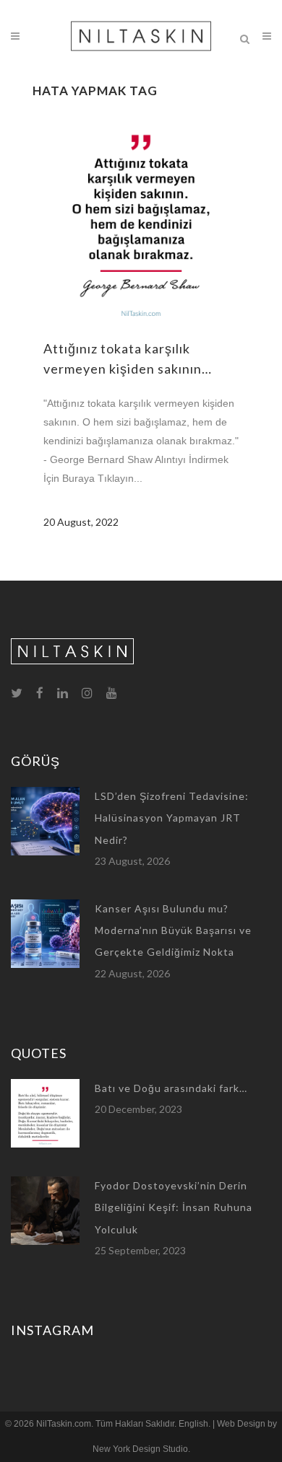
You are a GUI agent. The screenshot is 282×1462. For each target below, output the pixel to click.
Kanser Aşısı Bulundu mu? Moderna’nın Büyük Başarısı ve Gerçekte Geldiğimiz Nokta (173, 930)
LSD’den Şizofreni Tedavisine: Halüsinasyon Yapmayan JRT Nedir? (172, 818)
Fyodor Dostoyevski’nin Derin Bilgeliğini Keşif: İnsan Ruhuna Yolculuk (173, 1207)
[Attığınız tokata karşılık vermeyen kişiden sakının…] (141, 218)
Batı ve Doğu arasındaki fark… (171, 1088)
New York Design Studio (140, 1449)
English (193, 1424)
